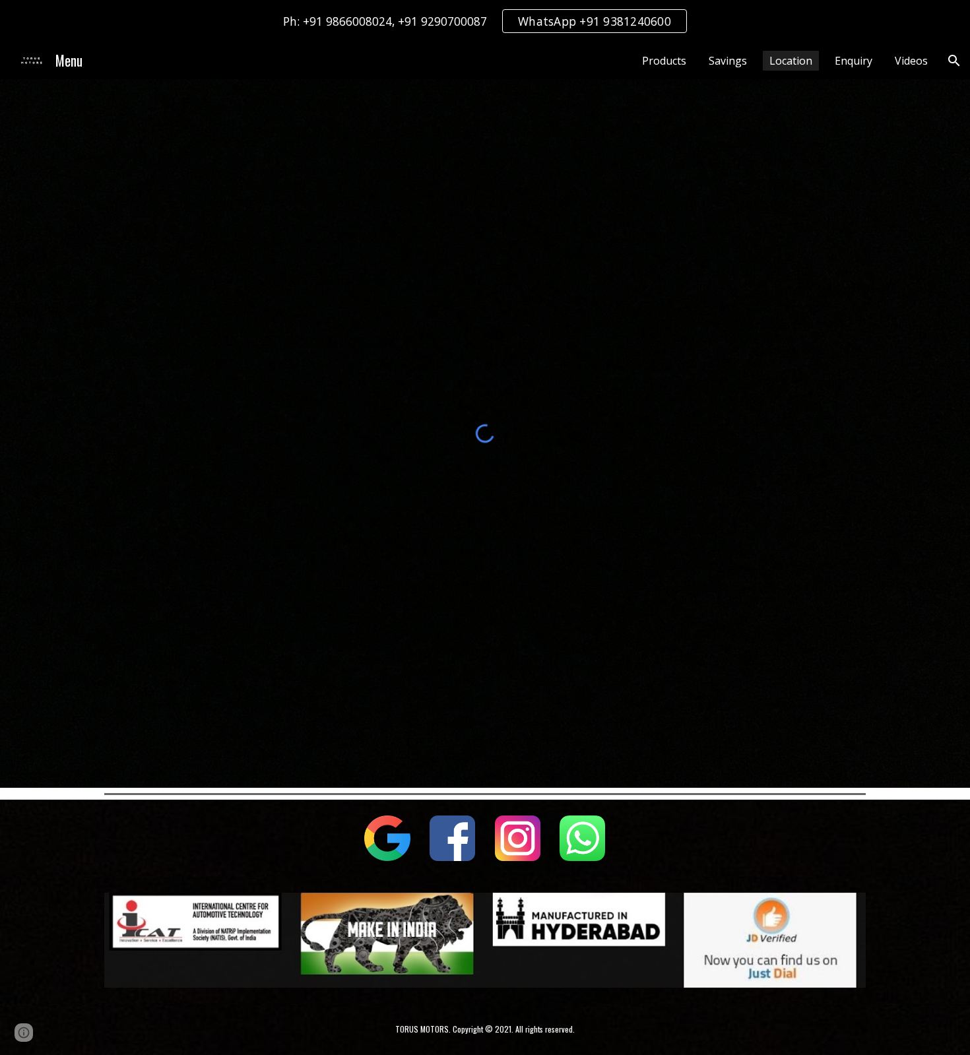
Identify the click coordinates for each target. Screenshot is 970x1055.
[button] (954, 61)
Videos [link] (911, 60)
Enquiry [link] (853, 60)
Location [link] (790, 60)
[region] (485, 21)
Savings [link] (728, 60)
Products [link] (664, 60)
